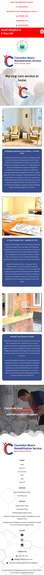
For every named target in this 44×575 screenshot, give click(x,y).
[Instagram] (22, 540)
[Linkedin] (22, 545)
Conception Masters (27, 572)
